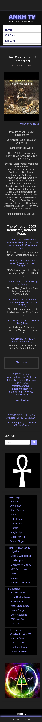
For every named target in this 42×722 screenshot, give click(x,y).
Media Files (16, 523)
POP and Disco (18, 619)
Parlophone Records (21, 388)
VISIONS (10, 35)
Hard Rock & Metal (20, 597)
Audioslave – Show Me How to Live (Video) (23, 322)
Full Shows (16, 519)
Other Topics (14, 630)
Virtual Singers (18, 541)
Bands (13, 514)
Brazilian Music (18, 592)
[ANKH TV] (22, 487)
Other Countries (18, 614)
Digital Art (15, 551)
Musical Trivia (17, 638)
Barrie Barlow (13, 377)
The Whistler (21, 394)
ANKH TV (22, 17)
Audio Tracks (17, 510)
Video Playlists (17, 537)
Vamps (14, 578)
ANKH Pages (14, 497)
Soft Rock (15, 623)
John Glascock (28, 380)
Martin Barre (21, 383)
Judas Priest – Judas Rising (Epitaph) (23, 283)
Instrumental (16, 601)
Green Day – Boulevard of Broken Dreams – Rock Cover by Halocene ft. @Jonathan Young (22, 243)
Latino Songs (17, 610)
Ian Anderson (30, 377)
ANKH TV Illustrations (19, 547)
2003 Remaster (21, 374)
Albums (14, 501)
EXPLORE (10, 40)
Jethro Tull (12, 380)
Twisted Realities (19, 651)
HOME (8, 29)
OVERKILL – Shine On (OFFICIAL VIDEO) (23, 340)
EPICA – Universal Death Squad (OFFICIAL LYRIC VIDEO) (23, 263)
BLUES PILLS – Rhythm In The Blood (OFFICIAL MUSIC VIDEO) (22, 302)
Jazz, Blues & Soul (20, 606)
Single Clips (16, 532)
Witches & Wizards (20, 582)
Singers (14, 528)
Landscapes (16, 560)
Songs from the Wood (21, 391)
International (14, 589)
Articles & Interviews (21, 633)
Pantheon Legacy (19, 647)
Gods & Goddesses (20, 556)
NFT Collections (18, 569)
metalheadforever (21, 386)
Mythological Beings (20, 564)
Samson (21, 362)
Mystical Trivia (17, 642)
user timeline (21, 400)
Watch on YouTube (29, 124)
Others (14, 573)
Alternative (15, 505)
